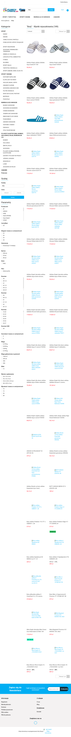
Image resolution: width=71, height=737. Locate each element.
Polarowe (4, 173)
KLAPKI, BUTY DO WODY (9, 79)
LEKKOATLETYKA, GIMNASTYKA (12, 57)
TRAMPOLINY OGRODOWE (10, 113)
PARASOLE (6, 127)
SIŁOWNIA (6, 62)
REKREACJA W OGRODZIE (9, 102)
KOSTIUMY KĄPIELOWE (9, 77)
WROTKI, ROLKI (7, 145)
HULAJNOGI (6, 142)
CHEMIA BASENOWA (9, 110)
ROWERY (5, 140)
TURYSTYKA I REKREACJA (10, 68)
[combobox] (36, 31)
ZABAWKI (4, 170)
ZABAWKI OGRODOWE (9, 122)
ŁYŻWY (5, 164)
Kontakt (39, 711)
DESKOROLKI (6, 161)
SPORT (3, 31)
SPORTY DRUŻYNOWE (9, 46)
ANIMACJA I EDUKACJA (9, 54)
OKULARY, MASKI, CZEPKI (10, 82)
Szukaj (12, 197)
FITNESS (5, 59)
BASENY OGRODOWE (9, 105)
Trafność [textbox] (30, 31)
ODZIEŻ (5, 34)
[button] (4, 698)
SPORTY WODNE (6, 74)
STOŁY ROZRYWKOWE (9, 130)
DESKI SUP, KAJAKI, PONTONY (11, 93)
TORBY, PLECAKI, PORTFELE (11, 39)
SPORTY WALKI (7, 65)
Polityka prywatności (7, 709)
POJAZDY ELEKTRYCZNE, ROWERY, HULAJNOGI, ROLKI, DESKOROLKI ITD (12, 135)
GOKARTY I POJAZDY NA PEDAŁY (12, 155)
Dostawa (3, 707)
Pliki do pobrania (6, 715)
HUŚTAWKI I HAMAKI (9, 124)
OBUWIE (5, 36)
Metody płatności (6, 704)
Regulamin (4, 702)
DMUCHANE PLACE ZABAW (10, 116)
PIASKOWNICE (7, 119)
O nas (38, 702)
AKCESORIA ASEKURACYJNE (11, 88)
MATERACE (6, 96)
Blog (38, 704)
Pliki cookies (4, 712)
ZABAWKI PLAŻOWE (8, 85)
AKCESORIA (6, 148)
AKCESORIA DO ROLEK (9, 166)
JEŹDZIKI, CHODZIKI (8, 158)
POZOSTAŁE (6, 99)
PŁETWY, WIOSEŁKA (8, 90)
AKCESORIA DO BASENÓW (10, 108)
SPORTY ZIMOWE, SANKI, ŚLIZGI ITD (13, 70)
